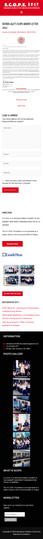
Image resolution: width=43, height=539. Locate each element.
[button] (21, 12)
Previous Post (21, 100)
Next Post (21, 106)
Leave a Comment (9, 32)
